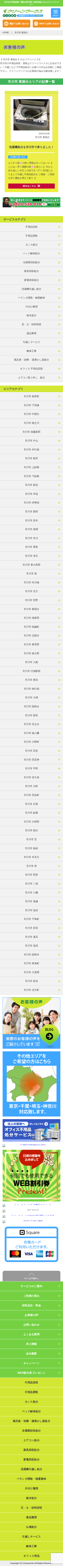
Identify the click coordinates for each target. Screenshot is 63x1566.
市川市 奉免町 (31, 963)
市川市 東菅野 (31, 644)
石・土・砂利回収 (31, 324)
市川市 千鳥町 (31, 919)
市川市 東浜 (31, 679)
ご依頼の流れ (31, 1295)
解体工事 (31, 351)
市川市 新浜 (31, 484)
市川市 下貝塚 (31, 405)
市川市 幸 (31, 866)
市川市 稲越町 (31, 626)
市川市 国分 (31, 830)
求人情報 (31, 1343)
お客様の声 (31, 1314)
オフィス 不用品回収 (31, 368)
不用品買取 (31, 235)
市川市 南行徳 (31, 688)
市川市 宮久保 (31, 777)
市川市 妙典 (31, 812)
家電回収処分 (31, 280)
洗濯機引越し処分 (18, 157)
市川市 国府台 (31, 706)
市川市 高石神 (31, 759)
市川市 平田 (31, 768)
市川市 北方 (31, 591)
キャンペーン (31, 1363)
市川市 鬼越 (31, 901)
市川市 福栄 (31, 848)
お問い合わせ (31, 1324)
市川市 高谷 (31, 750)
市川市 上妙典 (31, 467)
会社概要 (31, 1353)
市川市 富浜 (31, 981)
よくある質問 (31, 1334)
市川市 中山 (31, 440)
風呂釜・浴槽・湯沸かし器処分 (31, 1420)
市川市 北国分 (31, 635)
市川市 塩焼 (31, 945)
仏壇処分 (31, 1526)
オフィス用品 (31, 1555)
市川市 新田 (31, 511)
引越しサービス (31, 342)
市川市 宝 (31, 839)
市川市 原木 (31, 520)
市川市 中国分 (31, 414)
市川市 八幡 (31, 892)
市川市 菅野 (31, 600)
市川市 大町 (31, 786)
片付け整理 (31, 306)
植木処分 (31, 315)
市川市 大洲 (31, 697)
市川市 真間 (31, 529)
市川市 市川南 (31, 582)
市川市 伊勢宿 (31, 502)
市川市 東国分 (42, 137)
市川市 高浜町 (31, 795)
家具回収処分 (31, 271)
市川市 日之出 (31, 724)
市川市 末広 (31, 555)
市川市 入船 (31, 662)
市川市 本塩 (31, 493)
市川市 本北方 (31, 857)
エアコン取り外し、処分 (31, 377)
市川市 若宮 (31, 928)
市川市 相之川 (31, 422)
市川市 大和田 (31, 821)
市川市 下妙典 (31, 476)
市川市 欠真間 (31, 972)
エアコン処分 (31, 1440)
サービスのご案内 (31, 1286)
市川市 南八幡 (31, 733)
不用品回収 (31, 226)
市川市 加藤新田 (31, 431)
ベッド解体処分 (31, 253)
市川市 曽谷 (31, 715)
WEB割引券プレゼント (32, 1372)
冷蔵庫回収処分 (31, 262)
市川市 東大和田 (31, 564)
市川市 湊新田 (31, 617)
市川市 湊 (31, 573)
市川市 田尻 (31, 874)
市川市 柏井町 (31, 396)
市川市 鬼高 (31, 936)
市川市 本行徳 (31, 449)
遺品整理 (31, 333)
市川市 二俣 (31, 883)
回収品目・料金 (31, 1305)
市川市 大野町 (31, 741)
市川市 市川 (31, 538)
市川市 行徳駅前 (31, 671)
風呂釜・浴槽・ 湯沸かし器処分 (31, 359)
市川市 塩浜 (31, 910)
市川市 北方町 (31, 989)
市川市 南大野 (31, 653)
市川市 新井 (31, 458)
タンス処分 (31, 244)
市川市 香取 (31, 546)
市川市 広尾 (31, 804)
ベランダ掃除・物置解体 (31, 297)
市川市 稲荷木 (31, 954)
